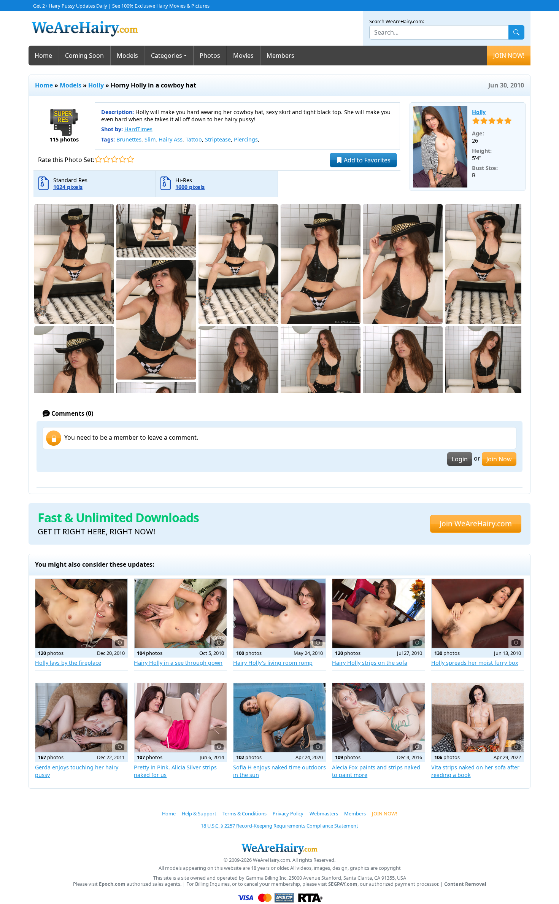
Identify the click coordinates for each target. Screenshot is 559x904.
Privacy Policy (288, 813)
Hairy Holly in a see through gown (178, 662)
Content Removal (465, 884)
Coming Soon (84, 55)
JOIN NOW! (508, 55)
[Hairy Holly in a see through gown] (180, 613)
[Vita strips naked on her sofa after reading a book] (477, 718)
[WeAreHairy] (279, 848)
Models (127, 55)
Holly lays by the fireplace (68, 662)
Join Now (499, 459)
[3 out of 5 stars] (114, 159)
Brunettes (128, 139)
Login (460, 459)
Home (43, 55)
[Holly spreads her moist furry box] (477, 613)
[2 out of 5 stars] (106, 159)
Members (280, 55)
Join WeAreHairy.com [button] (476, 523)
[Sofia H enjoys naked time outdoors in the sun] (279, 718)
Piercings (246, 139)
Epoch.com (112, 884)
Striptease (218, 139)
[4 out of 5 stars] (122, 159)
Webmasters (324, 813)
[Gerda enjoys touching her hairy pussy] (81, 718)
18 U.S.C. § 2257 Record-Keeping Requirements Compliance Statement (279, 825)
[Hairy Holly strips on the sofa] (378, 613)
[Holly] (440, 147)
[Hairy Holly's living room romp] (279, 613)
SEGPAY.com (342, 884)
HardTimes (138, 129)
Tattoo (194, 139)
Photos (210, 55)
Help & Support (199, 813)
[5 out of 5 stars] (130, 159)
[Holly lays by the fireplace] (81, 613)
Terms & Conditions (244, 813)
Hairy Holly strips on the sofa (369, 662)
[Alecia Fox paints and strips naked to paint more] (378, 718)
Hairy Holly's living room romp (273, 662)
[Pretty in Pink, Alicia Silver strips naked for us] (180, 718)
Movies (243, 55)
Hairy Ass (171, 139)
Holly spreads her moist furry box (474, 662)
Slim (150, 139)
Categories (166, 55)
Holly (96, 85)
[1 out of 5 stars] (98, 159)
